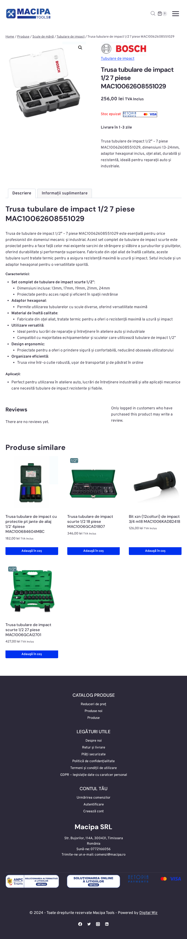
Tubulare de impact (117, 58)
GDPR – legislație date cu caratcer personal (93, 775)
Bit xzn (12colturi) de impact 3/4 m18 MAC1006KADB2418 (154, 519)
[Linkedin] (107, 924)
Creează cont (93, 811)
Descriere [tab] (21, 193)
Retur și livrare (93, 748)
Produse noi (93, 711)
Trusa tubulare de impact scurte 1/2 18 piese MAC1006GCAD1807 (90, 521)
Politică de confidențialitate (93, 761)
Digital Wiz (148, 913)
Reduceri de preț (93, 704)
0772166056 (101, 849)
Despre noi (94, 741)
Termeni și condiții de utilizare (93, 768)
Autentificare (93, 804)
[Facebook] (80, 924)
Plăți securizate (93, 754)
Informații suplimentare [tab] (65, 193)
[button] (80, 48)
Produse (93, 718)
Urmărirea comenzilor (93, 798)
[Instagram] (98, 924)
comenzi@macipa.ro (110, 855)
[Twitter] (89, 924)
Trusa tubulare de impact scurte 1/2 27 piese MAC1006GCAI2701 (28, 629)
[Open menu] (175, 13)
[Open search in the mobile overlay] (153, 13)
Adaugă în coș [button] (31, 551)
